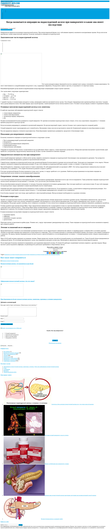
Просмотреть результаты (55, 343)
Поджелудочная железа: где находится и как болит (17, 263)
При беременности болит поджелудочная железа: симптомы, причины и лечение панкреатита (31, 299)
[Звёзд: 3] (50, 248)
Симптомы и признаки (9, 9)
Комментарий (4, 316)
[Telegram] (62, 253)
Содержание (7, 369)
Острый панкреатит (10, 333)
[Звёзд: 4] (51, 248)
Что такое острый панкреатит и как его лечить (56, 435)
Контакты (6, 18)
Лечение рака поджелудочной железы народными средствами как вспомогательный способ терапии (70, 495)
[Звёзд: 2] (49, 248)
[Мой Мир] (52, 253)
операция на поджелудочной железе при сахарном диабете (45, 254)
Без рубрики (7, 351)
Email (2, 321)
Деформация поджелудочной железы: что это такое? (18, 281)
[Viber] (58, 253)
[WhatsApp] (60, 253)
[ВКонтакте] (48, 253)
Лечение (6, 13)
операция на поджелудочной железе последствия (16, 254)
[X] (54, 253)
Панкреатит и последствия (10, 15)
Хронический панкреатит (12, 334)
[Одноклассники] (50, 253)
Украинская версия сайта (10, 372)
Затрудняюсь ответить (11, 337)
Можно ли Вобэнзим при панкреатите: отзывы (57, 463)
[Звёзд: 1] (48, 248)
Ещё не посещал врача (11, 336)
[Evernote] (56, 253)
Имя (2, 318)
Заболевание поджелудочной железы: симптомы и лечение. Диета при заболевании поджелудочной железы (31, 366)
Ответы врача (7, 14)
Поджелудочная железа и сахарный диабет (52, 519)
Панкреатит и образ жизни (13, 10)
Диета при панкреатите (13, 11)
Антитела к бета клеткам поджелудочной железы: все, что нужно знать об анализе (72, 404)
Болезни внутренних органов (11, 17)
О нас (5, 368)
